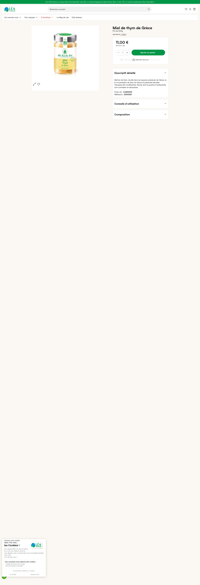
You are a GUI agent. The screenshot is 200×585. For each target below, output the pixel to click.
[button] (4, 576)
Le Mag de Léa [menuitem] (63, 17)
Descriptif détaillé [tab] (124, 72)
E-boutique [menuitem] (46, 17)
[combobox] (100, 9)
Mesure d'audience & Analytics (14, 566)
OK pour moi (35, 574)
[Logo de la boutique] (9, 9)
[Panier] (194, 9)
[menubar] (100, 17)
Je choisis (13, 574)
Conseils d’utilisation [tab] (126, 103)
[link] (186, 9)
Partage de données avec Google (15, 564)
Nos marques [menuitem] (30, 17)
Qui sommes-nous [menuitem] (11, 17)
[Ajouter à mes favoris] (38, 84)
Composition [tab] (122, 114)
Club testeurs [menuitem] (77, 17)
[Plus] (127, 52)
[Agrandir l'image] (34, 84)
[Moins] (118, 52)
